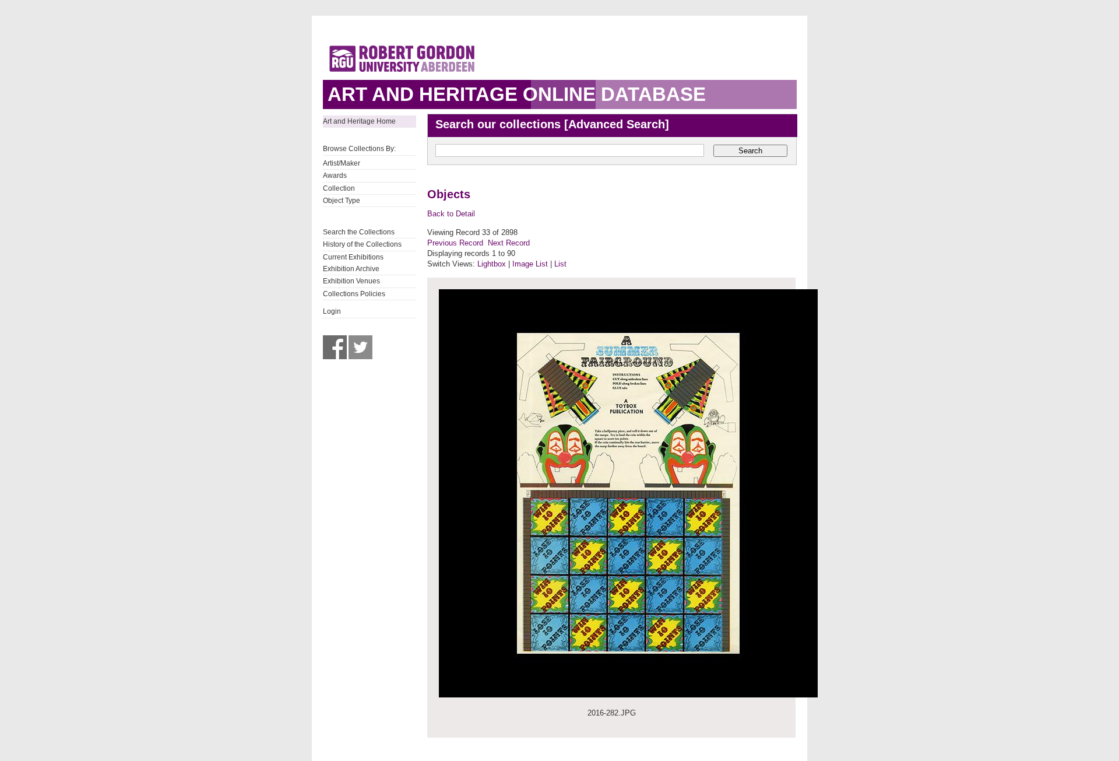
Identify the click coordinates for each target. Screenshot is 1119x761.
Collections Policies (354, 294)
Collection (339, 188)
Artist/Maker (341, 163)
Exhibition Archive (351, 269)
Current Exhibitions (353, 257)
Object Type (341, 201)
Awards (335, 175)
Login (332, 311)
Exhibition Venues (351, 281)
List (560, 263)
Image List (530, 263)
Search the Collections (359, 232)
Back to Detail (451, 213)
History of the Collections (362, 244)
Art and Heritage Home (359, 121)
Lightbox (491, 263)
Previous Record (455, 243)
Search (750, 150)
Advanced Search (616, 124)
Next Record (509, 243)
